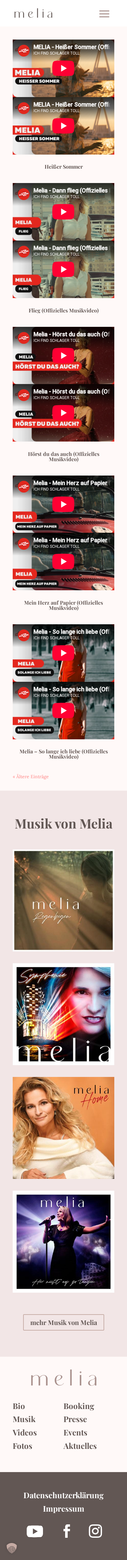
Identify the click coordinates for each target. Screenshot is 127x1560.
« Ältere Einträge (31, 777)
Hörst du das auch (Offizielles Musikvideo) (63, 456)
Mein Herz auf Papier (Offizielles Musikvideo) (63, 605)
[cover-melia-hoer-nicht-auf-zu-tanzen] (63, 1291)
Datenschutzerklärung (63, 1495)
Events (75, 1432)
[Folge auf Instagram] (95, 1531)
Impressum (63, 1508)
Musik (24, 1419)
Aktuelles (80, 1445)
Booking (79, 1406)
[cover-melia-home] (63, 1177)
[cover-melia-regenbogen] (63, 950)
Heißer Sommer (64, 166)
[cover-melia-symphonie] (63, 1063)
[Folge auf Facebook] (67, 1531)
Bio (19, 1406)
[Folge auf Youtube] (35, 1531)
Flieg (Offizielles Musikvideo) (64, 310)
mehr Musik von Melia (63, 1322)
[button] (11, 1548)
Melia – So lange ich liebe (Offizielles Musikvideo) (64, 754)
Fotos (22, 1445)
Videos (25, 1432)
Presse (75, 1419)
